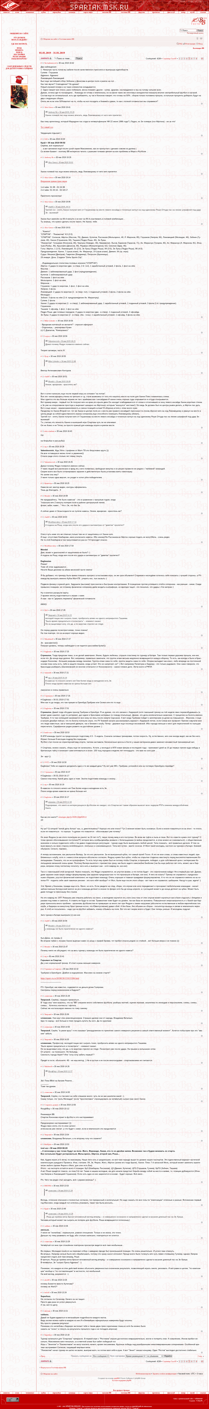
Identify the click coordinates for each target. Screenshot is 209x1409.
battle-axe (48, 732)
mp (45, 447)
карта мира (88, 12)
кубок (43, 12)
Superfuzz (48, 1335)
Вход (200, 44)
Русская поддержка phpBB (121, 1380)
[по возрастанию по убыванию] (159, 1356)
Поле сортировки (117, 1356)
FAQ (180, 44)
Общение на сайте (50, 39)
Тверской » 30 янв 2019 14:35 (60, 615)
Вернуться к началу (202, 103)
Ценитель (48, 483)
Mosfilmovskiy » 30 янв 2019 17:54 (62, 522)
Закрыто (42, 58)
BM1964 (47, 1186)
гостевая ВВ (125, 12)
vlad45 (47, 376)
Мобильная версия (197, 38)
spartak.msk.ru (137, 1406)
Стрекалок (48, 696)
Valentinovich (49, 462)
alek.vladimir (49, 431)
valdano (47, 1226)
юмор (183, 12)
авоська (47, 1311)
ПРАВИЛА (19, 50)
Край (46, 1209)
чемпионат (30, 12)
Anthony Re (49, 157)
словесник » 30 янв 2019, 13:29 (60, 1214)
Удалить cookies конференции (164, 1374)
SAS (46, 139)
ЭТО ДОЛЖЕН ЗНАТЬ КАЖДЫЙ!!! (19, 39)
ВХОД (19, 48)
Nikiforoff (48, 1066)
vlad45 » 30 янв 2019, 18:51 (59, 207)
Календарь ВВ (198, 48)
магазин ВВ (106, 12)
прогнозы (156, 12)
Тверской (48, 1014)
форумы (141, 12)
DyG (46, 610)
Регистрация (190, 44)
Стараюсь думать (51, 1105)
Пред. (43, 1356)
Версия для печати (201, 38)
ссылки (203, 12)
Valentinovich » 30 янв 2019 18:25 (61, 341)
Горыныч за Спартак (52, 969)
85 (202, 59)
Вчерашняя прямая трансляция (54, 181)
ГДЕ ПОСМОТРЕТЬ (19, 44)
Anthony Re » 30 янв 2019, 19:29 (61, 112)
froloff (46, 1292)
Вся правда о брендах (121, 1390)
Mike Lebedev (50, 321)
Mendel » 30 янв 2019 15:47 (59, 926)
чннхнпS (47, 673)
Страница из (169, 59)
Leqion (47, 336)
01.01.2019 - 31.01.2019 (52, 52)
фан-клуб (171, 12)
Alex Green (48, 107)
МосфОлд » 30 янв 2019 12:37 (60, 1071)
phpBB (116, 1378)
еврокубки (57, 12)
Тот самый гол (47, 127)
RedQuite (48, 1144)
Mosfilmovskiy (50, 546)
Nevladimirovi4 (50, 63)
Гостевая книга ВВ (66, 39)
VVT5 (46, 762)
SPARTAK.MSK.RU (73, 1406)
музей (192, 12)
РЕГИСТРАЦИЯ (19, 57)
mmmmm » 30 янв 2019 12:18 (60, 802)
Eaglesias (48, 651)
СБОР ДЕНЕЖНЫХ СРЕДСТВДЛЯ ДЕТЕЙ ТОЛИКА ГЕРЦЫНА (19, 67)
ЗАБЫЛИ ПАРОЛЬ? (19, 59)
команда (72, 12)
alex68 (47, 1280)
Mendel (47, 496)
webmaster (199, 1399)
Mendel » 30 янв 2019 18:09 (59, 381)
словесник (48, 996)
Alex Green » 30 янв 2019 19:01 (60, 162)
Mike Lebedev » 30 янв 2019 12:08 (62, 361)
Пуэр (46, 356)
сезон (17, 12)
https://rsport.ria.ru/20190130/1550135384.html (60, 978)
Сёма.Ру (199, 1401)
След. (200, 1356)
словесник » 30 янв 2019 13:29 (60, 1191)
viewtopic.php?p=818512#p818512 (72, 817)
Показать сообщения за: (81, 1356)
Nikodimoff (48, 639)
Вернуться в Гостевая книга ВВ (53, 1367)
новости (6, 12)
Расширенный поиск (195, 33)
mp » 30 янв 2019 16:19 (57, 678)
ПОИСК (19, 52)
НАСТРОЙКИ (19, 55)
